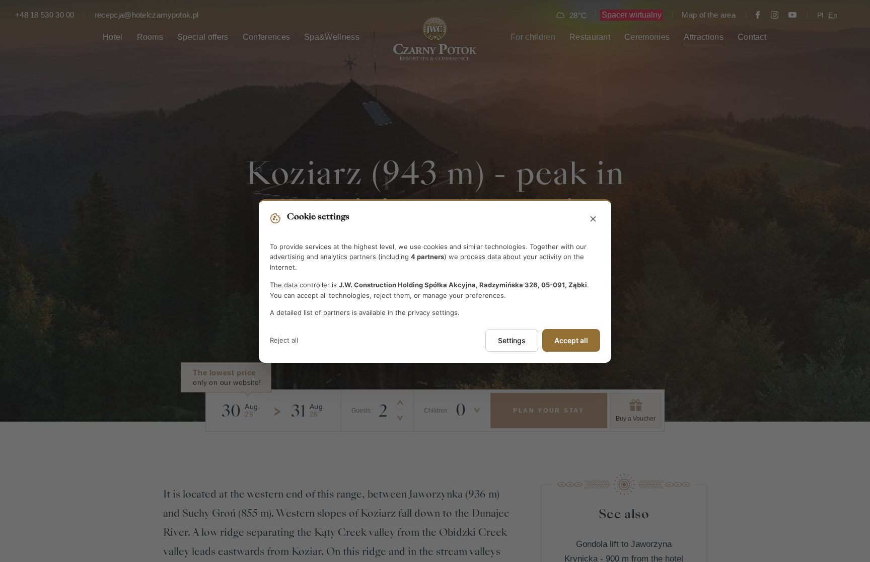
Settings (512, 340)
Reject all (284, 340)
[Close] (593, 219)
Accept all (571, 340)
